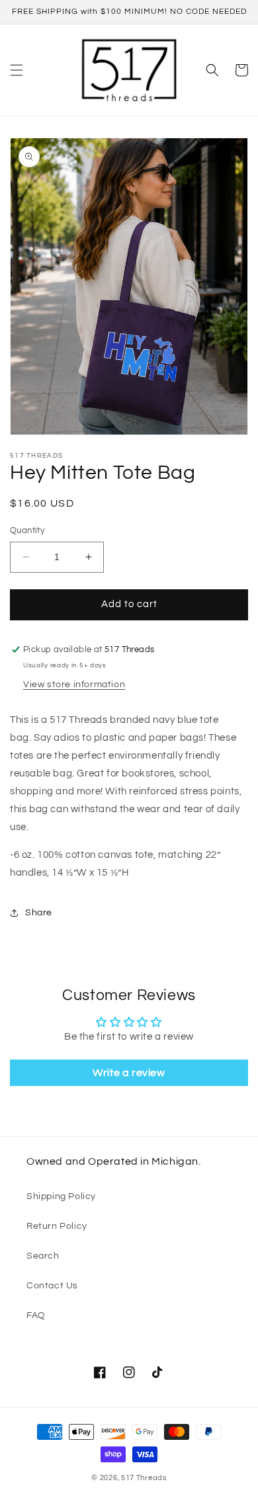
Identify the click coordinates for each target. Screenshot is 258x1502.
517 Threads (144, 1477)
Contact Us (52, 1285)
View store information (74, 684)
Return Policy (56, 1226)
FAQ (36, 1315)
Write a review (129, 1072)
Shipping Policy (61, 1196)
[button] (16, 70)
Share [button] (38, 912)
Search (43, 1256)
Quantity (27, 530)
